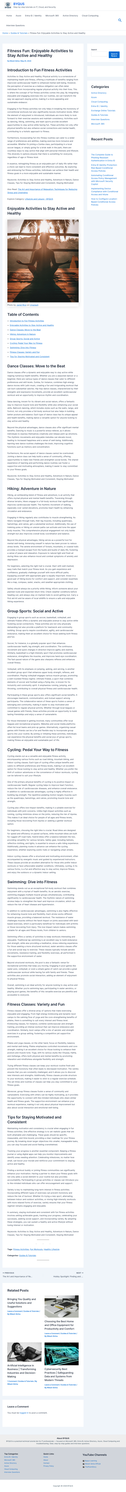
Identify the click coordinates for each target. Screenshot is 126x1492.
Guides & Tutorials (27, 1255)
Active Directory (70, 15)
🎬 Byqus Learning (90, 1461)
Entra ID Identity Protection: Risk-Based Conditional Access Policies (104, 241)
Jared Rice (21, 305)
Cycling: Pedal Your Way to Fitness (26, 343)
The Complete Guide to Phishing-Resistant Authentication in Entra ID (103, 231)
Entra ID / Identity (33, 15)
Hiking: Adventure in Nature (23, 334)
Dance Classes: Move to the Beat (25, 330)
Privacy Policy (48, 1466)
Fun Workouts (36, 1249)
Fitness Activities (21, 1249)
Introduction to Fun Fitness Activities (27, 321)
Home (9, 15)
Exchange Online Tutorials (103, 184)
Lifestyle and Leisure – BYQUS (39, 199)
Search (94, 50)
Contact (46, 1463)
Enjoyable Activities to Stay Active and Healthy (32, 325)
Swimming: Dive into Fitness (23, 347)
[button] (120, 20)
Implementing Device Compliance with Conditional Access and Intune (104, 265)
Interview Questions (15, 25)
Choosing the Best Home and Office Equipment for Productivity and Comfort (59, 1325)
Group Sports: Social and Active (25, 339)
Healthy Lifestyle (51, 1249)
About (45, 1460)
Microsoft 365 (52, 15)
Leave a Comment (14, 1311)
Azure (18, 15)
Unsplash (34, 305)
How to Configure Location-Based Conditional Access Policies (104, 275)
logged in (24, 1413)
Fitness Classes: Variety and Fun (25, 352)
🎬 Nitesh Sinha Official (92, 1464)
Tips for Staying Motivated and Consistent (29, 356)
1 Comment (12, 1381)
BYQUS (18, 4)
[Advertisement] (105, 110)
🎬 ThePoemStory (89, 1467)
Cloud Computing (90, 15)
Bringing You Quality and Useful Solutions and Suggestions (21, 1303)
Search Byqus (114, 55)
